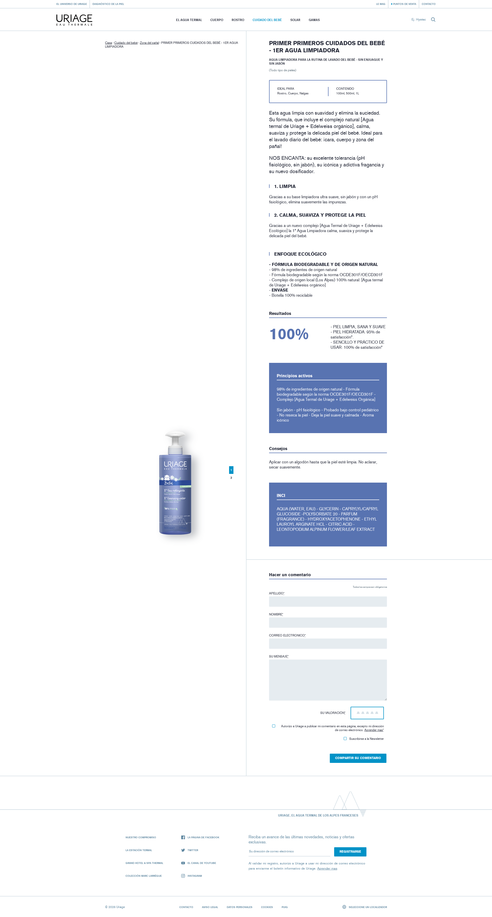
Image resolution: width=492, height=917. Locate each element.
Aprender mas (373, 730)
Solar (295, 20)
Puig (285, 907)
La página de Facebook (203, 837)
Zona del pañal (149, 43)
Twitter (193, 850)
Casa (108, 43)
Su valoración (332, 713)
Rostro (238, 20)
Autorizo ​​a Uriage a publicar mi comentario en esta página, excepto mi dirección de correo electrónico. (332, 728)
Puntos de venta (404, 3)
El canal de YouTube (202, 862)
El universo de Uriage (71, 3)
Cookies (267, 907)
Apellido (276, 593)
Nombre (276, 614)
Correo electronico (287, 635)
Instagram (195, 875)
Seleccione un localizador (367, 907)
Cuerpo (216, 20)
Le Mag (380, 3)
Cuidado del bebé (267, 20)
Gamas (314, 20)
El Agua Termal (189, 20)
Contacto (429, 3)
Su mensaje (279, 656)
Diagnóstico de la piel (108, 3)
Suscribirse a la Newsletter (366, 739)
